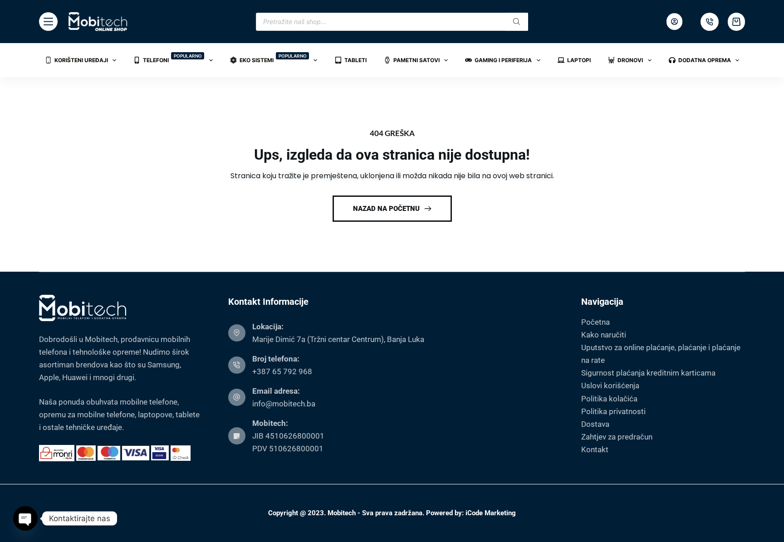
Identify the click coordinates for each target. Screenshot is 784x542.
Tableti (355, 60)
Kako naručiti (603, 334)
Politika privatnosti (613, 411)
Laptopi (579, 60)
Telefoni (172, 58)
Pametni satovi (416, 60)
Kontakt (594, 449)
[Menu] (48, 21)
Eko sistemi (273, 58)
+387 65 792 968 (282, 371)
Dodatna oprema (704, 60)
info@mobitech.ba (283, 403)
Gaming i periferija (503, 60)
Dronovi (630, 60)
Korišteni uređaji (81, 60)
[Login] (674, 21)
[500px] (710, 22)
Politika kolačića (609, 398)
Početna (595, 322)
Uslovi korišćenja (610, 385)
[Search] (516, 22)
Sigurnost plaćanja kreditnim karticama (648, 372)
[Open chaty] (25, 518)
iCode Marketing (491, 513)
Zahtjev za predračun (616, 436)
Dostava (595, 424)
